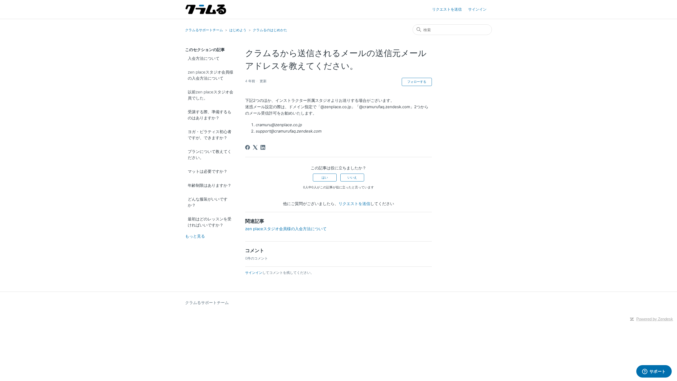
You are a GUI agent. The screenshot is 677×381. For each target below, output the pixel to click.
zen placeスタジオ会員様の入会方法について (210, 75)
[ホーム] (205, 9)
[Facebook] (247, 147)
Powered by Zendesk (654, 319)
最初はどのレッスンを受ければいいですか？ (209, 222)
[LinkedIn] (262, 147)
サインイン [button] (477, 9)
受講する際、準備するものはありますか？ (209, 114)
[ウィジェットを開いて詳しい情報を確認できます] (654, 371)
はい (325, 177)
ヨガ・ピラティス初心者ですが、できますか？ (209, 134)
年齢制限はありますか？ (209, 185)
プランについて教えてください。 (209, 154)
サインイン (253, 272)
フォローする (416, 82)
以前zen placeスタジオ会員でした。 (210, 95)
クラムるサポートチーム (204, 30)
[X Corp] (255, 147)
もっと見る (195, 236)
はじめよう (237, 30)
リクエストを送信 (447, 9)
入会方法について (203, 58)
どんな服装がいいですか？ (207, 202)
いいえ (352, 177)
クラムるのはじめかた (270, 30)
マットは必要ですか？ (207, 171)
